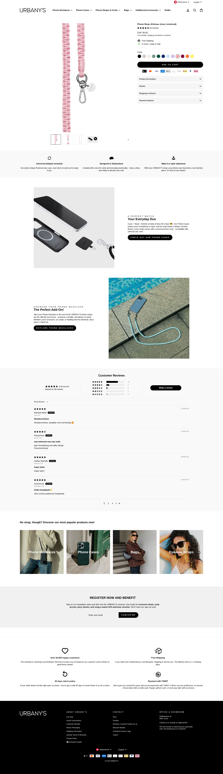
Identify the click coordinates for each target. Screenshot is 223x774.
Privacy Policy (71, 738)
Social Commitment (73, 720)
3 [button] (112, 503)
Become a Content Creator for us (125, 724)
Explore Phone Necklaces (54, 328)
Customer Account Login (122, 731)
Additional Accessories (147, 10)
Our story (69, 717)
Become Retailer (119, 728)
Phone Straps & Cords (107, 10)
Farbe (139, 52)
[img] (40, 409)
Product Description (147, 79)
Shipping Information (74, 731)
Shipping (151, 35)
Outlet (167, 10)
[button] (143, 28)
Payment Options (146, 100)
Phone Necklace (49, 314)
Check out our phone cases (150, 237)
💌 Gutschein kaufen (74, 742)
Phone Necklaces (61, 10)
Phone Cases (83, 10)
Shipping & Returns (147, 93)
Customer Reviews (73, 724)
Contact (116, 720)
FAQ (114, 717)
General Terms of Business (76, 735)
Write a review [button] (166, 388)
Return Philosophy (73, 728)
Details (142, 86)
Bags (127, 10)
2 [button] (108, 503)
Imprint (115, 735)
